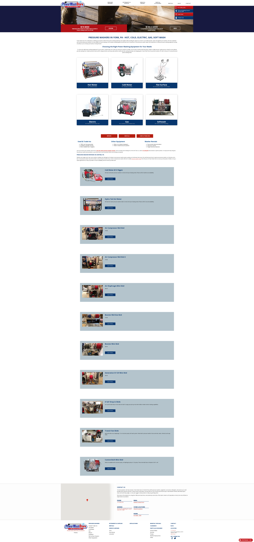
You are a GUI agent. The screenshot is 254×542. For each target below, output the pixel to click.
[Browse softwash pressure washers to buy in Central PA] (161, 107)
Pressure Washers (110, 3)
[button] (87, 500)
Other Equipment (118, 141)
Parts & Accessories (157, 3)
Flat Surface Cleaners (94, 536)
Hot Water (92, 84)
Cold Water (127, 84)
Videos (175, 28)
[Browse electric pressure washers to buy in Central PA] (92, 107)
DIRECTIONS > (173, 534)
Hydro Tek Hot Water (113, 199)
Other (151, 537)
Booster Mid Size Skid (113, 315)
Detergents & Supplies (127, 3)
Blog (172, 526)
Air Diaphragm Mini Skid (114, 286)
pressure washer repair (136, 158)
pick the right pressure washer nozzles (106, 150)
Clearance (153, 526)
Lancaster (111, 534)
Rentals (170, 3)
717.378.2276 (145, 150)
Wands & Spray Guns (155, 535)
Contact (188, 3)
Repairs (109, 136)
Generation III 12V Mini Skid (116, 373)
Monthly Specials (155, 523)
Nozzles (152, 532)
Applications (134, 523)
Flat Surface (161, 84)
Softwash (161, 121)
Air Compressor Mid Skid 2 (115, 257)
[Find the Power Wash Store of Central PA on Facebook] (172, 539)
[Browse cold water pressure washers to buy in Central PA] (127, 70)
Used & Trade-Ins (145, 136)
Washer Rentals (151, 141)
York (110, 530)
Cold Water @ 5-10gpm (114, 170)
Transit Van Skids (112, 431)
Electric (92, 121)
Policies (76, 532)
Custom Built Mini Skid (114, 460)
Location (111, 28)
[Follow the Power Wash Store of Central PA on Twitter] (175, 539)
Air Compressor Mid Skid (114, 228)
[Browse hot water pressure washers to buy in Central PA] (92, 70)
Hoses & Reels (153, 530)
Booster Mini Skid (112, 344)
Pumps (152, 534)
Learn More (110, 179)
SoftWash (91, 534)
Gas (127, 121)
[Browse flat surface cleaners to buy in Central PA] (161, 70)
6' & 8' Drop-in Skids (112, 402)
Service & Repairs (142, 3)
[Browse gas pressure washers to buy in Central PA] (127, 107)
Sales (179, 3)
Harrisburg (112, 532)
